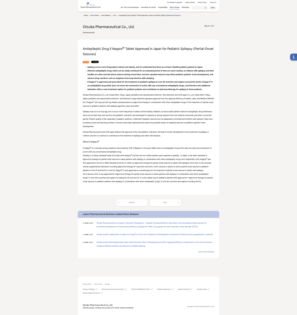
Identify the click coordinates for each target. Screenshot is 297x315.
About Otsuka (174, 7)
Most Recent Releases (206, 252)
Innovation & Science (148, 7)
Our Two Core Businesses (130, 7)
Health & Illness (190, 2)
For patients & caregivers (174, 2)
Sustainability (163, 7)
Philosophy (185, 7)
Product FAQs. (202, 2)
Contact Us (213, 2)
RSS (85, 62)
